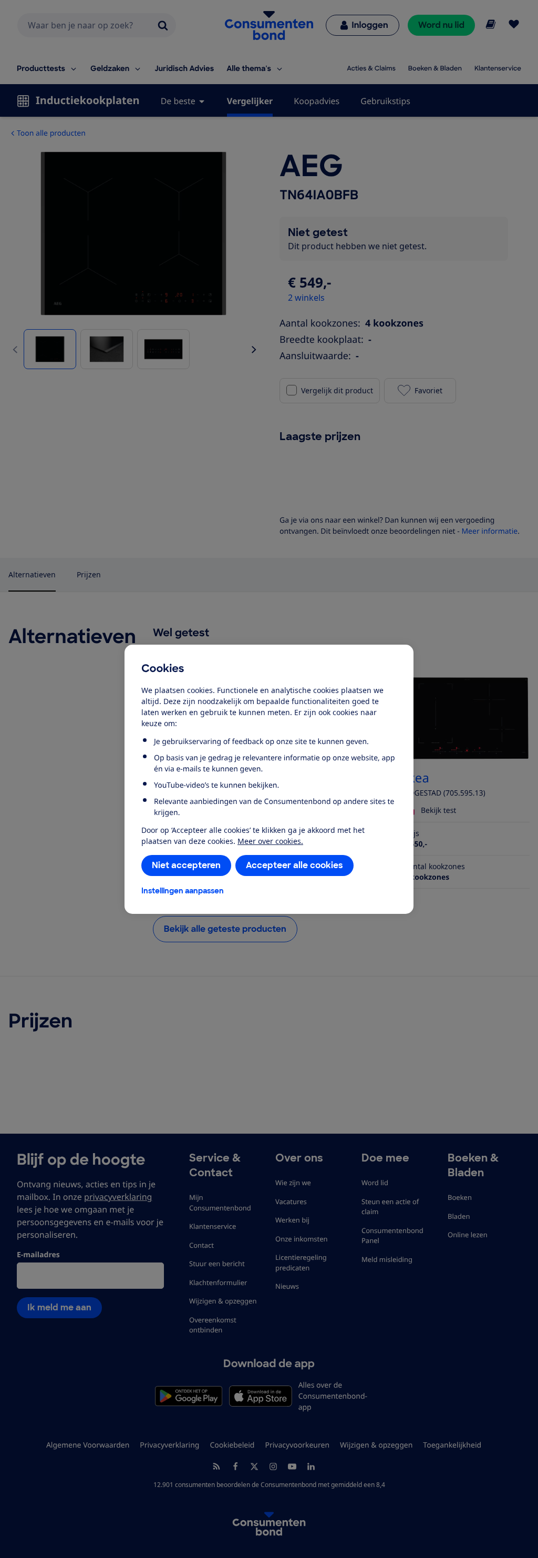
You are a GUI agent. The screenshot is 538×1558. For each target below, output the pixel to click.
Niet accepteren (186, 865)
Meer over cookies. (270, 841)
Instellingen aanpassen (182, 890)
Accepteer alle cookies (294, 865)
